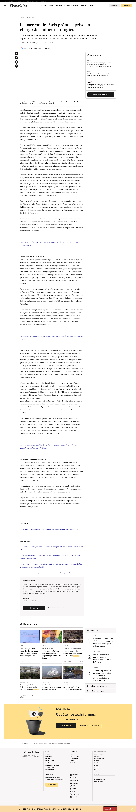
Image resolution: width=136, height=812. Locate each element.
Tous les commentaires (56, 608)
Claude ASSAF (31, 43)
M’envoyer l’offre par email (89, 725)
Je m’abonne (66, 725)
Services (48, 763)
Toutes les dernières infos (101, 94)
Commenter (34, 608)
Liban (22, 17)
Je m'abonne (110, 809)
